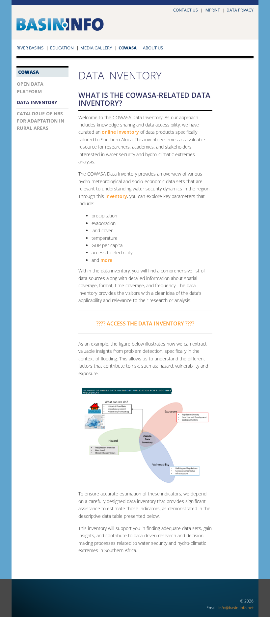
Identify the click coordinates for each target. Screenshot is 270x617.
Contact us (185, 10)
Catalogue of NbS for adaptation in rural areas (40, 120)
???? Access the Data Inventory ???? (145, 323)
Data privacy (240, 10)
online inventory (120, 132)
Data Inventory (37, 102)
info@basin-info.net (236, 607)
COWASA (127, 48)
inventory (116, 196)
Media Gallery (96, 48)
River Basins (29, 48)
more (106, 260)
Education (62, 48)
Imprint (212, 10)
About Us (153, 48)
